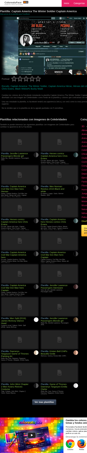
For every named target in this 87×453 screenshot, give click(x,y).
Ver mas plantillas (44, 402)
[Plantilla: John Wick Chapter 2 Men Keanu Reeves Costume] (20, 372)
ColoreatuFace (14, 3)
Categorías (79, 3)
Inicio (66, 3)
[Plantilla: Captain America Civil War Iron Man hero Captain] (59, 240)
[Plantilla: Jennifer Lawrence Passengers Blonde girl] (20, 142)
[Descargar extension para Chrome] (70, 443)
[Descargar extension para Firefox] (81, 443)
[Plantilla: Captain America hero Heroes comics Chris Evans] (59, 208)
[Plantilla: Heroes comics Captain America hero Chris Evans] (59, 142)
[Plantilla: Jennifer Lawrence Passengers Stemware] (59, 273)
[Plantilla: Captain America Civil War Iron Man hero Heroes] (20, 175)
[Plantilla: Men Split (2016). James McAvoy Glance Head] (20, 306)
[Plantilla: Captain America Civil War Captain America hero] (20, 240)
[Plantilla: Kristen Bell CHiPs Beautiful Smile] (59, 339)
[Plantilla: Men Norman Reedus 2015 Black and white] (59, 175)
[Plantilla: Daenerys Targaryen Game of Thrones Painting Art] (20, 339)
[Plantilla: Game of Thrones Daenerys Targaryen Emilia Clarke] (59, 372)
